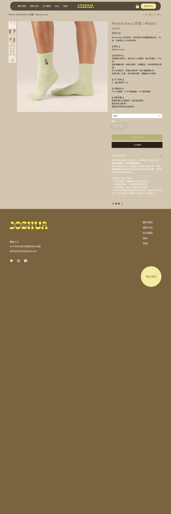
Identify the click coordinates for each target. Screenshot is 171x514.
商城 (145, 243)
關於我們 (148, 222)
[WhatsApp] (113, 203)
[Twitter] (122, 203)
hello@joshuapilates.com (23, 251)
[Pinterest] (119, 203)
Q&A (145, 238)
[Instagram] (18, 261)
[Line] (11, 261)
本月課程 (148, 233)
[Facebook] (116, 203)
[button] (137, 6)
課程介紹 (148, 227)
